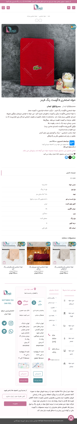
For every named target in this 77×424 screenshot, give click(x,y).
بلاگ (54, 325)
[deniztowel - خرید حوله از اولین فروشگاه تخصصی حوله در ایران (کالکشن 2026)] (38, 7)
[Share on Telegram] (66, 157)
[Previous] (75, 260)
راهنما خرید (51, 315)
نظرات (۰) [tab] (72, 178)
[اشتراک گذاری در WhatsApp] (73, 157)
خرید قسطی (52, 320)
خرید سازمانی (51, 303)
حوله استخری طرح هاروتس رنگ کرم (13, 268)
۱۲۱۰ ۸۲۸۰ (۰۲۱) (54, 338)
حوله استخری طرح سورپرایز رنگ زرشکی (38, 268)
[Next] (1, 260)
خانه (49, 16)
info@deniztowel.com (54, 360)
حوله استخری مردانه (32, 16)
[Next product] (40, 20)
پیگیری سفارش (51, 298)
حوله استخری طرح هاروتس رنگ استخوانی (63, 268)
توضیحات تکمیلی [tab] (70, 173)
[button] (73, 7)
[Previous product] (36, 20)
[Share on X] (70, 157)
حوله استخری (42, 16)
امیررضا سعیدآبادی (19, 421)
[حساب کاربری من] (68, 7)
